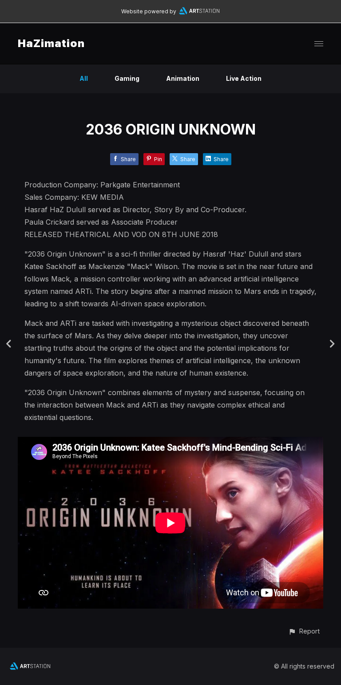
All (83, 78)
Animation (182, 78)
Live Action (244, 78)
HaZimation (51, 43)
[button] (304, 631)
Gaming (127, 78)
